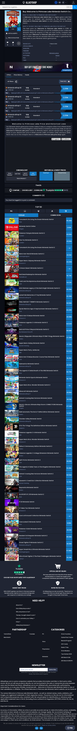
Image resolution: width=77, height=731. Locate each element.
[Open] (3, 2)
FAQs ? (18, 622)
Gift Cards (64, 644)
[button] (73, 2)
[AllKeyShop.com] (30, 2)
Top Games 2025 (66, 654)
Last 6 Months (25, 174)
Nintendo (45, 656)
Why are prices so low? (23, 612)
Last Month (33, 174)
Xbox (43, 641)
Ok (37, 728)
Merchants (7, 637)
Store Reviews (65, 651)
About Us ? (19, 605)
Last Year (17, 173)
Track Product (21, 178)
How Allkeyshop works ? (23, 608)
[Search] (74, 7)
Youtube (32, 634)
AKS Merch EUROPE (67, 661)
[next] (19, 29)
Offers (9, 75)
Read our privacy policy (49, 725)
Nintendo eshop (54, 53)
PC (43, 634)
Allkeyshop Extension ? (23, 625)
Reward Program (66, 641)
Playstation (45, 649)
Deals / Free (64, 647)
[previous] (7, 29)
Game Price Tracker (67, 637)
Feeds (27, 75)
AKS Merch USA (65, 657)
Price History (18, 75)
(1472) (65, 190)
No (41, 728)
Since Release (9, 174)
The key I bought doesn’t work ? (25, 615)
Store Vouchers (66, 634)
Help (71, 728)
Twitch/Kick (7, 634)
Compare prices (59, 93)
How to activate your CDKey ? (25, 618)
